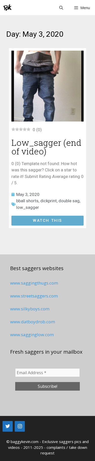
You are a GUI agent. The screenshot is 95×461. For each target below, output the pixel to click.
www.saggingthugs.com (34, 283)
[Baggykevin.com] (8, 7)
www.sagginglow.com (32, 334)
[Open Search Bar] (60, 7)
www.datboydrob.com (32, 322)
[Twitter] (8, 426)
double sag (69, 200)
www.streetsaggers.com (34, 296)
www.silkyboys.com (29, 309)
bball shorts (27, 200)
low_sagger (27, 207)
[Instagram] (20, 426)
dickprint (48, 200)
